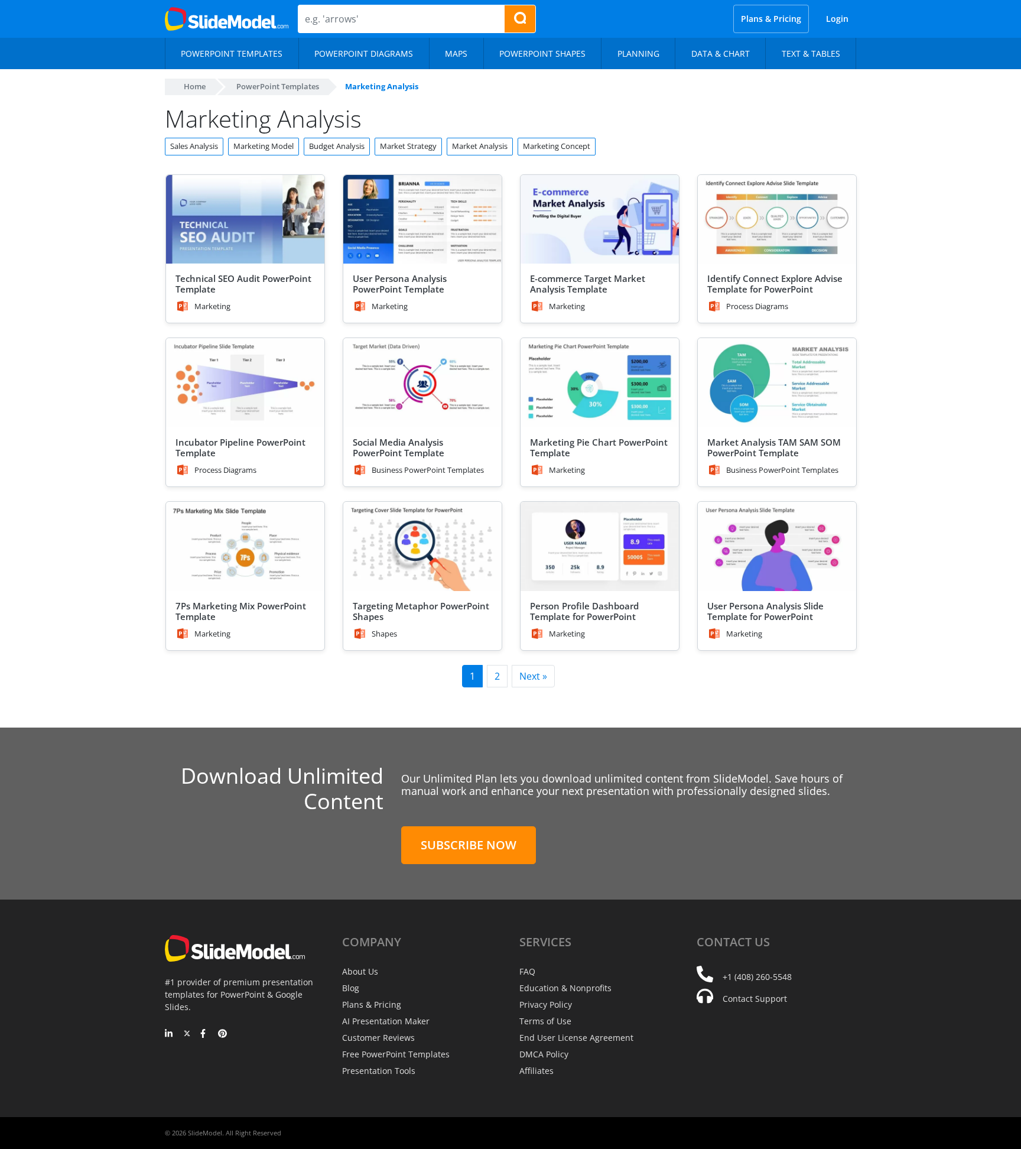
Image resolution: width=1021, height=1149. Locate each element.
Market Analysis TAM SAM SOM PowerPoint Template (774, 447)
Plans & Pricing (771, 18)
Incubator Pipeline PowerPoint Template (240, 447)
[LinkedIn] (169, 1034)
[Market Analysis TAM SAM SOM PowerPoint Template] (777, 382)
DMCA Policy (543, 1054)
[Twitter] (187, 1034)
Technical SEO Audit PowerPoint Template (243, 283)
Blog (350, 988)
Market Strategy (408, 146)
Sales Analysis (194, 146)
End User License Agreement (576, 1037)
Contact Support (755, 998)
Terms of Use (545, 1021)
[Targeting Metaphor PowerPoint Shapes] (422, 546)
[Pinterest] (222, 1034)
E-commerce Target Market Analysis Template (587, 283)
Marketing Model (263, 146)
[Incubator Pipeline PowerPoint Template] (245, 382)
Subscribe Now (468, 845)
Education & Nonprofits (565, 988)
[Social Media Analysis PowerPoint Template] (422, 382)
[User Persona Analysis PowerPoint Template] (422, 219)
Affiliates (536, 1070)
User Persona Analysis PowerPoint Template (400, 283)
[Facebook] (204, 1034)
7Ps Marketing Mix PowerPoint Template (240, 611)
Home (195, 86)
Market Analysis (480, 146)
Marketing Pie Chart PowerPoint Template (599, 447)
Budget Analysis (337, 146)
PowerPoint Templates (277, 86)
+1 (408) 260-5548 (757, 976)
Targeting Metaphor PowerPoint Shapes (421, 611)
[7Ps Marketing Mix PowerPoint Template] (245, 546)
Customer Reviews (378, 1037)
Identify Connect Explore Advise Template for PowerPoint (775, 283)
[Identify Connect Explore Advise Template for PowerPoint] (777, 219)
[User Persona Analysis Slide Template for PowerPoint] (777, 546)
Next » (533, 676)
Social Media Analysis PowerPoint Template (398, 447)
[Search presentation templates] (520, 19)
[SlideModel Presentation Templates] (226, 19)
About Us (360, 971)
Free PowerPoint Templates (396, 1054)
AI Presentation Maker (386, 1021)
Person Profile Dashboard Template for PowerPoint (584, 611)
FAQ (527, 971)
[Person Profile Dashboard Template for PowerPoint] (600, 546)
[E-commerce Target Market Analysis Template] (600, 219)
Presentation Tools (378, 1070)
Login (837, 18)
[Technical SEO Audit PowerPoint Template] (245, 219)
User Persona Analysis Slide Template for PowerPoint (765, 611)
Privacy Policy (545, 1004)
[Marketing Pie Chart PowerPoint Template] (600, 382)
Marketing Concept (556, 146)
